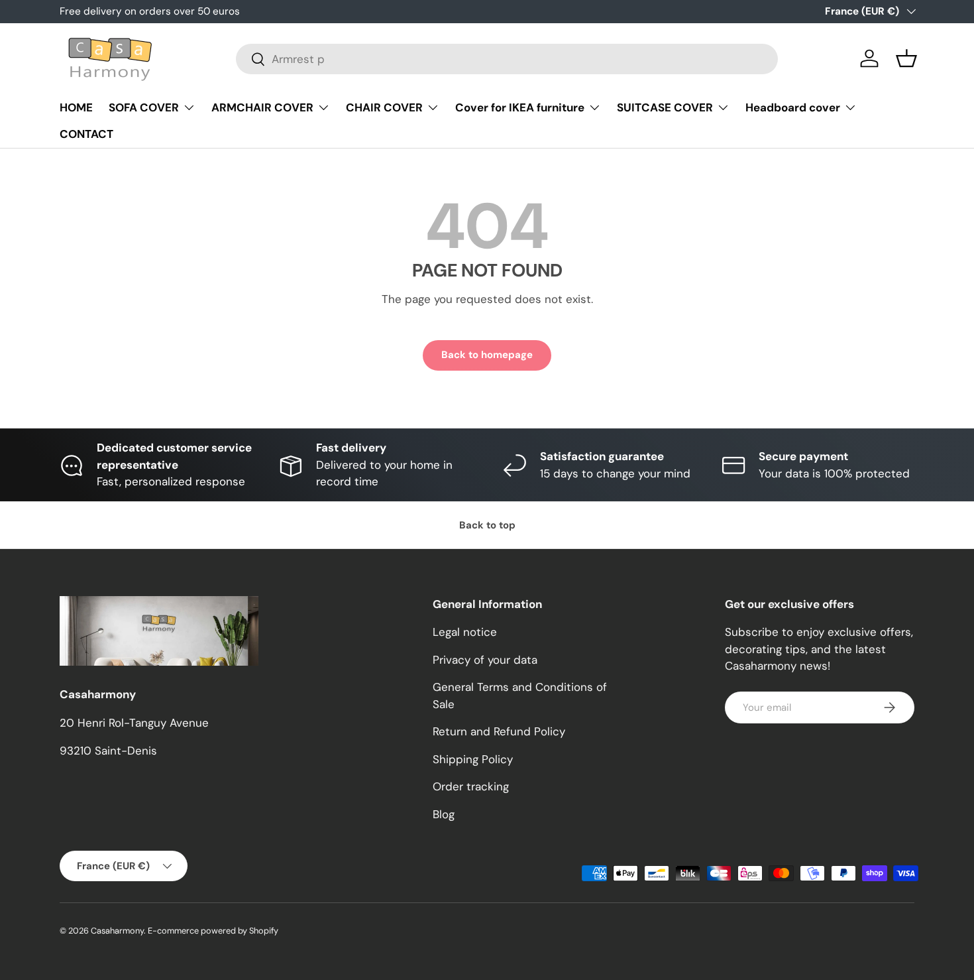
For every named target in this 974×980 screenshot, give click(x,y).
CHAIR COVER (384, 107)
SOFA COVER (144, 107)
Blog (444, 814)
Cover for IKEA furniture (519, 107)
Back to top (487, 525)
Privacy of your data (485, 659)
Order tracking (471, 786)
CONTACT (86, 134)
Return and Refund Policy (499, 731)
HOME (76, 107)
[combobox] (507, 59)
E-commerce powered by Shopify (213, 930)
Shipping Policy (473, 759)
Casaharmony (117, 930)
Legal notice (465, 632)
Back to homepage (487, 354)
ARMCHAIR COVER (262, 107)
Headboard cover (792, 107)
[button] (906, 58)
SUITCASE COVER (665, 107)
